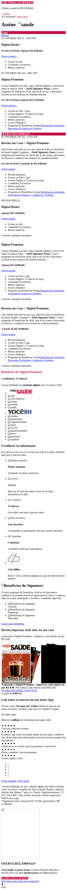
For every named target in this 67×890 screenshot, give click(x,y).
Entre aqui (22, 16)
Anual (4, 32)
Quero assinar (8, 56)
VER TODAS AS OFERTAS (17, 2)
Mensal (5, 35)
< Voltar (5, 13)
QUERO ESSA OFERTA (14, 878)
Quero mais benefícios (12, 623)
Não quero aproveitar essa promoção (20, 881)
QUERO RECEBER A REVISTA (19, 690)
